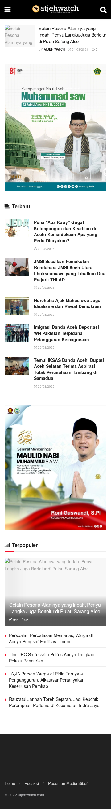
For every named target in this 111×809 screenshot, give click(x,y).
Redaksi (31, 783)
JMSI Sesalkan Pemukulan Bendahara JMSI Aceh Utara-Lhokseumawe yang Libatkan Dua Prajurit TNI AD (69, 270)
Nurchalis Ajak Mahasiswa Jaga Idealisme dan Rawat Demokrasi (67, 303)
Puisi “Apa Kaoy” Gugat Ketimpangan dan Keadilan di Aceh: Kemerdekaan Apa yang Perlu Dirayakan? (65, 231)
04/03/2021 (79, 49)
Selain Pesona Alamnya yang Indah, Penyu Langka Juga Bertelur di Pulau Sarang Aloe (72, 34)
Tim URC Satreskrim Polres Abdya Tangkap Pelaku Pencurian (51, 657)
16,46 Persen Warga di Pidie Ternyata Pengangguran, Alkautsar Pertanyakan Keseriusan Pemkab (46, 680)
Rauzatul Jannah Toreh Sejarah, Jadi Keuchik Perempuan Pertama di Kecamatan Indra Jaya (54, 702)
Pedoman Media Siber (68, 783)
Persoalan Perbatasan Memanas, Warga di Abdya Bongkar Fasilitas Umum (51, 638)
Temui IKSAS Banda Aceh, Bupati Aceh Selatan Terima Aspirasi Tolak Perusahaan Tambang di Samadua (69, 369)
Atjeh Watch (54, 49)
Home (10, 783)
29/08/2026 (46, 287)
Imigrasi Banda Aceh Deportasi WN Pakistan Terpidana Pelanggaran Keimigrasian (66, 333)
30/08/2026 (46, 249)
